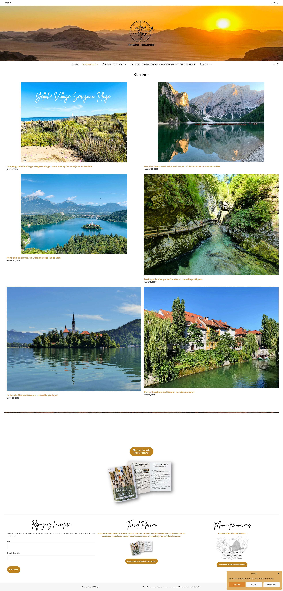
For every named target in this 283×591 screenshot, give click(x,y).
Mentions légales (190, 587)
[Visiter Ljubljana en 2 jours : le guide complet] (211, 337)
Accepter (237, 585)
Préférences (271, 585)
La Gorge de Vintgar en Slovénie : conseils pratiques (173, 279)
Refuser (254, 585)
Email (13, 553)
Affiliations (180, 587)
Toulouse (134, 64)
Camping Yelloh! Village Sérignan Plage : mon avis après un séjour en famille (49, 166)
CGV (198, 587)
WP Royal (96, 587)
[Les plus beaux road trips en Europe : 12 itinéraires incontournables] (211, 122)
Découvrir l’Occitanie (113, 64)
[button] (278, 574)
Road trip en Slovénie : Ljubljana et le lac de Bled (34, 257)
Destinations (89, 64)
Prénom (10, 541)
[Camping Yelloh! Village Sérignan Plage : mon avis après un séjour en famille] (74, 122)
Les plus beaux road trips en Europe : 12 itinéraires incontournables (182, 166)
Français (8, 3)
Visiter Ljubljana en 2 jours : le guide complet (169, 391)
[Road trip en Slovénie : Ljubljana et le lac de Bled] (74, 214)
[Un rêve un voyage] (141, 33)
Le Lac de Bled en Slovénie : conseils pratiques (32, 395)
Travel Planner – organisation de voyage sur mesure (169, 64)
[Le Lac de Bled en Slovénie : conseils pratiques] (74, 339)
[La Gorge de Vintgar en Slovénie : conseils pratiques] (211, 224)
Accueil (75, 64)
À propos (204, 64)
